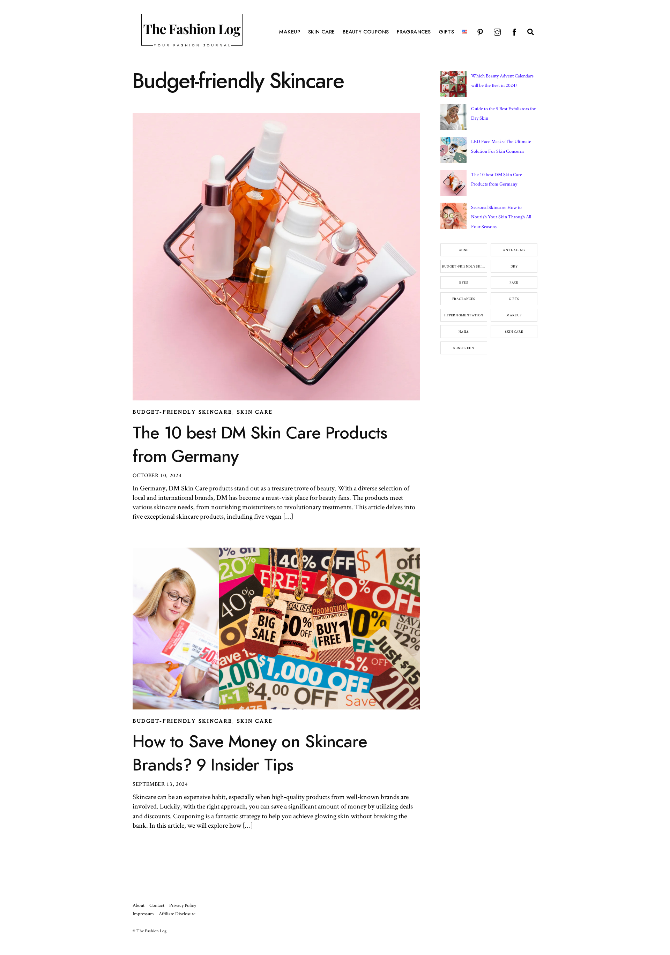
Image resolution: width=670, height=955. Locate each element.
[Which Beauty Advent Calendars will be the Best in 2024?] (453, 85)
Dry (514, 266)
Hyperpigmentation (463, 315)
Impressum (143, 913)
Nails (464, 331)
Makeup (289, 32)
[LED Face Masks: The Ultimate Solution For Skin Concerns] (453, 151)
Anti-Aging (514, 250)
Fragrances (414, 32)
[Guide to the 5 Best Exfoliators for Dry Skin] (453, 118)
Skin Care (321, 32)
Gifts (446, 32)
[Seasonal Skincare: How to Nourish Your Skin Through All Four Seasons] (453, 217)
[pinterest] (480, 31)
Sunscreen (463, 348)
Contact (156, 905)
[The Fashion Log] (192, 45)
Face (514, 282)
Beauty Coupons (366, 32)
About (138, 905)
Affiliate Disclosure (177, 913)
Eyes (463, 282)
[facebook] (514, 31)
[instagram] (497, 31)
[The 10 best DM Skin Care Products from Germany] (453, 184)
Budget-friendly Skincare (182, 411)
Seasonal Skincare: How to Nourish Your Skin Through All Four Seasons (501, 216)
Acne (464, 250)
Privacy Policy (182, 905)
